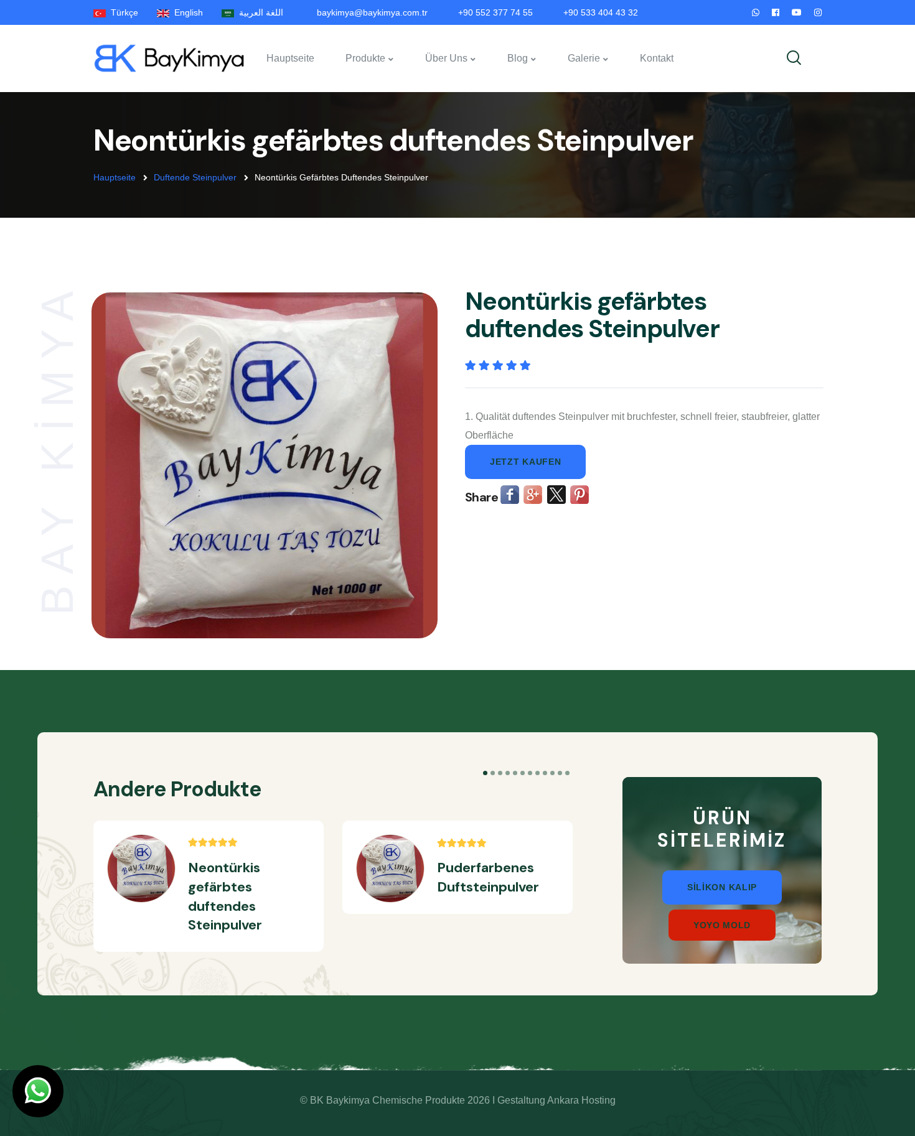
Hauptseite (290, 58)
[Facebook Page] (775, 12)
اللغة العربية (258, 12)
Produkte (365, 58)
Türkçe (122, 12)
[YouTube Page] (797, 12)
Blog (517, 58)
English (186, 12)
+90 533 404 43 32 (600, 12)
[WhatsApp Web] (755, 12)
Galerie (584, 58)
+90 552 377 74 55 (495, 12)
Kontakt (656, 58)
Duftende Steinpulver (195, 177)
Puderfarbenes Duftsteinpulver (488, 877)
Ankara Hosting (581, 1100)
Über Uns (446, 58)
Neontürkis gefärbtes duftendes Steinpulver (225, 896)
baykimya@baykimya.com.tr (372, 12)
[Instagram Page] (818, 12)
